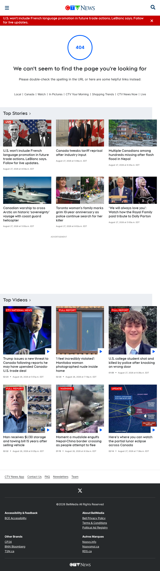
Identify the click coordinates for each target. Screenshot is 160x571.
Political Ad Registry (95, 527)
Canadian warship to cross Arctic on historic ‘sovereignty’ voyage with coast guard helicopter (26, 214)
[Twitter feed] (80, 490)
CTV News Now (127, 94)
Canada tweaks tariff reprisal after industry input (79, 153)
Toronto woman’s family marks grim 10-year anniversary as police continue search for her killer (79, 214)
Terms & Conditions (94, 522)
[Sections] (7, 8)
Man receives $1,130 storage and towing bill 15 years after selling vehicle (25, 441)
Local (17, 94)
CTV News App (14, 476)
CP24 (8, 541)
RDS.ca (87, 551)
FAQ (47, 476)
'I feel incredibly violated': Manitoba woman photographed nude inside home (77, 365)
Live (143, 94)
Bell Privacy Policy (94, 518)
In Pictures (55, 94)
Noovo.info (89, 541)
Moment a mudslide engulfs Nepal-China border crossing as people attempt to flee (78, 441)
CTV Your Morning (77, 94)
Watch (42, 94)
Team (74, 476)
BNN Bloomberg (15, 546)
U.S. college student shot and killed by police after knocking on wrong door (132, 363)
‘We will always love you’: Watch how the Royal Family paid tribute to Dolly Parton (130, 212)
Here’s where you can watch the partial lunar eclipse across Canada (130, 441)
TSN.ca (9, 551)
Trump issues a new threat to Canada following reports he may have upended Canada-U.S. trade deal (25, 365)
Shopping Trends (103, 94)
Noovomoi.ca (90, 546)
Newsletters (60, 476)
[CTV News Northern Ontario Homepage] (80, 7)
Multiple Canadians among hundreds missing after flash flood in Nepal (131, 155)
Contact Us (34, 476)
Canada (29, 94)
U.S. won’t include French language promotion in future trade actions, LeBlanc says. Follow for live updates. (26, 157)
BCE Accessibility (16, 518)
